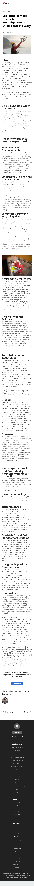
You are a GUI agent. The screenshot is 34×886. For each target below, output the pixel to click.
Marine (17, 808)
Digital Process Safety (17, 763)
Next (26, 712)
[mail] (22, 736)
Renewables (17, 814)
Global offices (17, 861)
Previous (9, 712)
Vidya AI (17, 779)
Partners (17, 855)
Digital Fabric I (15, 754)
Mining (17, 811)
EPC (17, 805)
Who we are (17, 852)
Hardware (17, 789)
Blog (17, 827)
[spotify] (18, 736)
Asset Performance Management (17, 786)
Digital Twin (17, 783)
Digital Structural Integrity (17, 757)
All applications (17, 750)
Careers (17, 867)
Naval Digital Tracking (17, 760)
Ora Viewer (17, 792)
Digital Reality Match (17, 766)
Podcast (17, 833)
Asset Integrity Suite (17, 747)
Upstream (17, 802)
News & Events (17, 858)
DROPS (17, 769)
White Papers (17, 830)
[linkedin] (15, 736)
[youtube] (12, 736)
